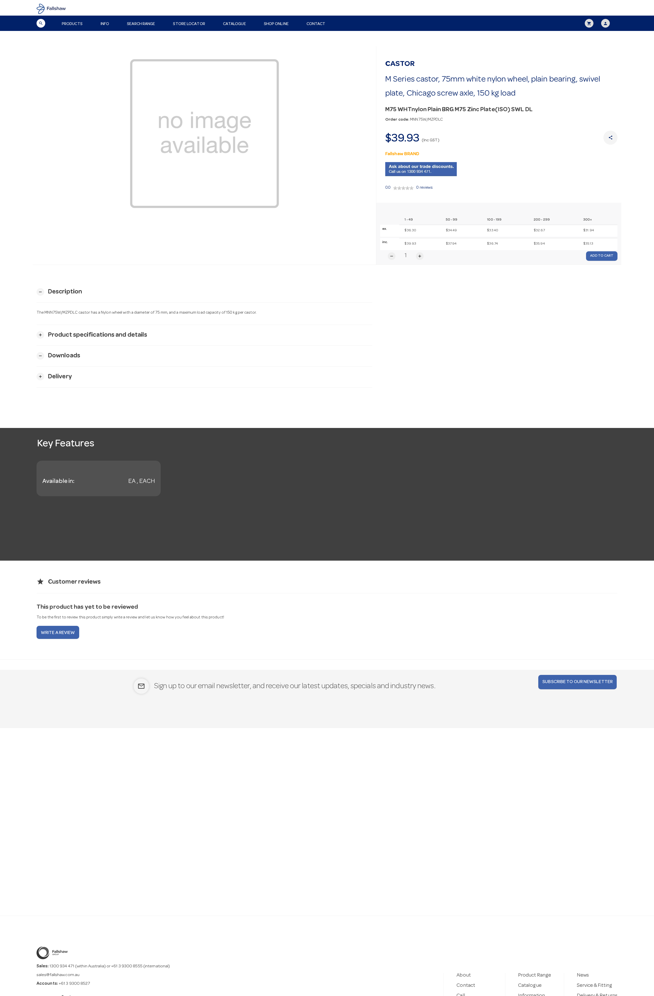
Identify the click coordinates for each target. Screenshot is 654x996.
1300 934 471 (62, 966)
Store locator (189, 24)
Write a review (58, 633)
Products (72, 24)
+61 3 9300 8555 (127, 966)
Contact (316, 24)
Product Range (534, 975)
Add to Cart (601, 256)
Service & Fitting (594, 985)
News (583, 975)
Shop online (276, 24)
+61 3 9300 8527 (74, 984)
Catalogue (234, 24)
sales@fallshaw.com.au (58, 975)
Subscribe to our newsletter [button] (577, 682)
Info (104, 24)
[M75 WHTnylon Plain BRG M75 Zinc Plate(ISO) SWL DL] (204, 133)
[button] (59, 292)
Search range (141, 24)
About (464, 975)
